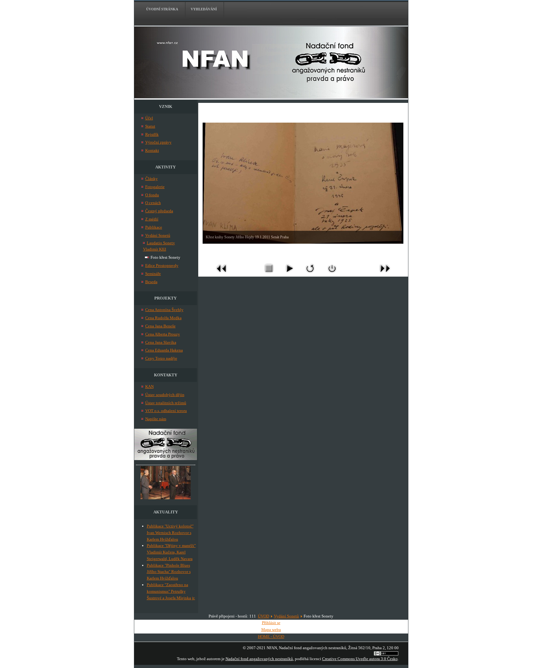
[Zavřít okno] (332, 274)
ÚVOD (263, 616)
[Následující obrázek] (384, 274)
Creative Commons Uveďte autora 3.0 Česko (360, 658)
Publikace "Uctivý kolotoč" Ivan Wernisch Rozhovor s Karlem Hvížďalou (170, 533)
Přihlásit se (271, 622)
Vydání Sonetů (286, 616)
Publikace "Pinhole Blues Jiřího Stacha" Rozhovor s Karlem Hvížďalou (169, 572)
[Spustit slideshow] (289, 274)
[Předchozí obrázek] (221, 274)
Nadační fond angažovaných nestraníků (259, 658)
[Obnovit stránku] (310, 274)
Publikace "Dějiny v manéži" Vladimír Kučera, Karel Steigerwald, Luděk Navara (171, 552)
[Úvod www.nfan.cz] (165, 458)
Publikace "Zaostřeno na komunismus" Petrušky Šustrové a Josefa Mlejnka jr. (171, 591)
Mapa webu (271, 629)
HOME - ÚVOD (271, 636)
